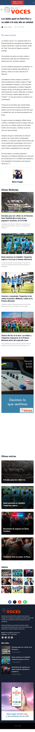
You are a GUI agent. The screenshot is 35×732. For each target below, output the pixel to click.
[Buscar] (33, 2)
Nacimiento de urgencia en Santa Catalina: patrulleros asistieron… (21, 669)
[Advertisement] (17, 432)
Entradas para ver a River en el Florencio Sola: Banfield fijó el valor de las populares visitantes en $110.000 (17, 218)
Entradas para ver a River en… (14, 480)
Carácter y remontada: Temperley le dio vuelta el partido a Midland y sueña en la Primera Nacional (17, 298)
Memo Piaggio (8, 27)
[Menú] (1, 9)
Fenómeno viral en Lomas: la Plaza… (17, 557)
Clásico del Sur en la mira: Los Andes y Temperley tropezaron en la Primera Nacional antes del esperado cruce (16, 337)
